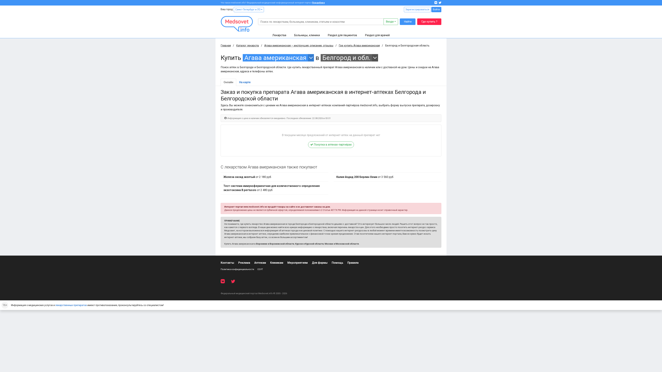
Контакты (227, 262)
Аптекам (260, 262)
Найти (408, 21)
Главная (226, 45)
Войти (436, 9)
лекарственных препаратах (71, 305)
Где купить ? (429, 21)
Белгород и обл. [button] (346, 57)
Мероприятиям (297, 262)
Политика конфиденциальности (237, 269)
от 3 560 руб (364, 177)
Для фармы (320, 262)
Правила (353, 262)
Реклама (244, 262)
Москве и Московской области (342, 243)
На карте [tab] (244, 82)
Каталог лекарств (247, 45)
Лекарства (279, 35)
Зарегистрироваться (417, 9)
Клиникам (276, 262)
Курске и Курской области (309, 243)
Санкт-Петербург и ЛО (248, 9)
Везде (390, 21)
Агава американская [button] (275, 57)
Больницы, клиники (307, 35)
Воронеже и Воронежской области (275, 243)
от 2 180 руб (247, 177)
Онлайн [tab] (228, 82)
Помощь (337, 262)
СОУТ (260, 269)
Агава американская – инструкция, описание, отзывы (298, 45)
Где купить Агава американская (359, 45)
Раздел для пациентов (342, 35)
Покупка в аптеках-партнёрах (332, 144)
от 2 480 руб (271, 188)
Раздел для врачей (377, 35)
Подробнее (318, 3)
